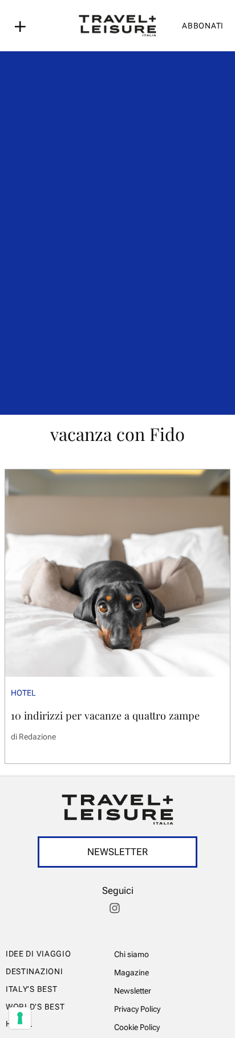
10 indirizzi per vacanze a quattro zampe (105, 715)
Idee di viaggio (38, 953)
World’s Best (35, 1006)
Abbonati (203, 25)
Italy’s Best (31, 989)
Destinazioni (34, 971)
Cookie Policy (137, 1027)
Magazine (131, 972)
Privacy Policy (137, 1009)
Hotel (23, 692)
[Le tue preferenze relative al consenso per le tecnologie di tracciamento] (20, 1018)
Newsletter (132, 990)
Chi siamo (131, 954)
